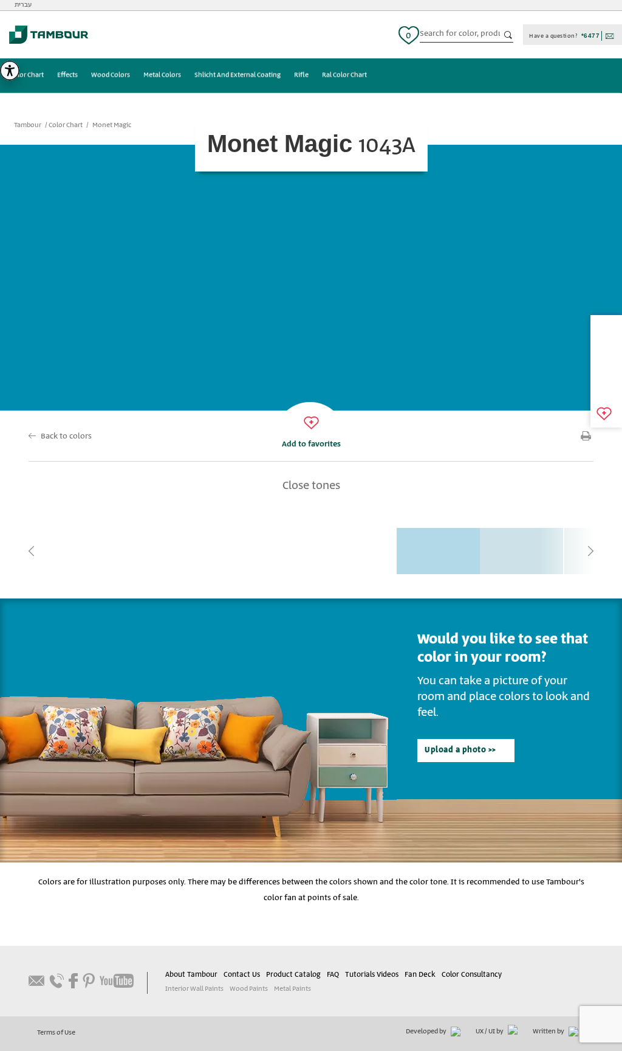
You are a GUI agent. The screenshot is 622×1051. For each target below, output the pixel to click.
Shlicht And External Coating (237, 75)
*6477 (590, 35)
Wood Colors (110, 75)
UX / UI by (490, 1031)
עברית (23, 5)
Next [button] (590, 551)
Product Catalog (293, 974)
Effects (67, 75)
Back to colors (66, 436)
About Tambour (191, 974)
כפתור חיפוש (508, 35)
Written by (549, 1031)
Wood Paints (249, 989)
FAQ (333, 974)
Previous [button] (32, 551)
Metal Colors (162, 75)
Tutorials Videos (371, 974)
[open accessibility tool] (9, 70)
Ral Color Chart (344, 75)
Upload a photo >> (460, 750)
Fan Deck (420, 974)
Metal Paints (292, 989)
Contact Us (242, 974)
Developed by (427, 1031)
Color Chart (27, 75)
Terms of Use (56, 1033)
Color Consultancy (472, 974)
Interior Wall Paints (194, 989)
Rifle (301, 75)
